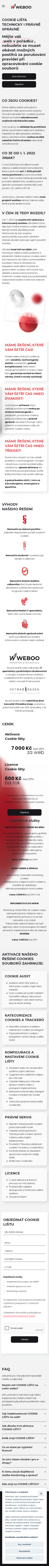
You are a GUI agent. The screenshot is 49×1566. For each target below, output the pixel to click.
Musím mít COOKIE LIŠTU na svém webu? (20, 1387)
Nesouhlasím (24, 1551)
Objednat (19, 84)
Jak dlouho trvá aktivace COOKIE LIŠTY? (17, 1427)
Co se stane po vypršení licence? (17, 1449)
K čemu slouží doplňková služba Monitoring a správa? (20, 1473)
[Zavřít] (41, 1493)
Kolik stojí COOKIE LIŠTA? (18, 1438)
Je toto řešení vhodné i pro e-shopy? (20, 1461)
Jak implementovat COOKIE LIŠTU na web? (20, 1415)
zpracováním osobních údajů (19, 1316)
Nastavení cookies (25, 1558)
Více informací (19, 76)
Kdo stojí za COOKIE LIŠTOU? (20, 1484)
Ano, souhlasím (24, 1544)
